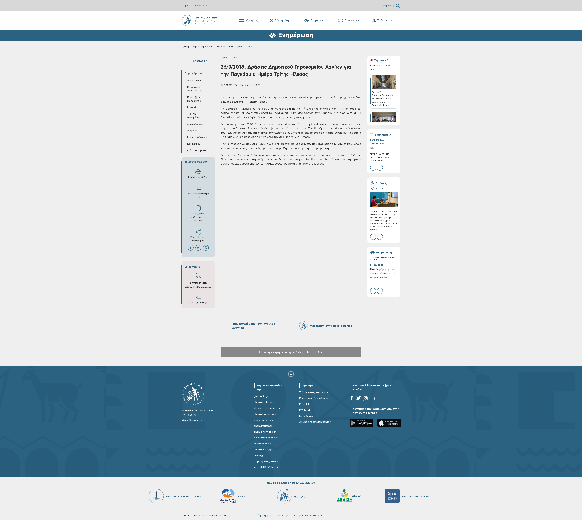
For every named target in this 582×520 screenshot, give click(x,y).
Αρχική (185, 47)
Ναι (310, 352)
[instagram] (365, 399)
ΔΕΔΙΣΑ (356, 496)
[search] (398, 6)
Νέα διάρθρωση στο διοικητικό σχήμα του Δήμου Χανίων (382, 273)
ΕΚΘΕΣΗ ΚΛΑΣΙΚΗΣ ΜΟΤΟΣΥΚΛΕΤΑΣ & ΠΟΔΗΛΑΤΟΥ (380, 157)
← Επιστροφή (198, 61)
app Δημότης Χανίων (266, 461)
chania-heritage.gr (265, 432)
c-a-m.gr (259, 455)
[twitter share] (198, 248)
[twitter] (358, 399)
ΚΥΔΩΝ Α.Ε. (299, 497)
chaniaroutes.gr (263, 426)
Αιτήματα (386, 6)
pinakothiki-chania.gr (266, 438)
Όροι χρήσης (265, 515)
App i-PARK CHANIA (266, 467)
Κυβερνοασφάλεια (197, 150)
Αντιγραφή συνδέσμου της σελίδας (198, 217)
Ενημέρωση (318, 20)
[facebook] (352, 399)
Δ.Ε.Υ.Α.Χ (240, 496)
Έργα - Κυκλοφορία (197, 137)
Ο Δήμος (252, 20)
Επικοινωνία (352, 20)
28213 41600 (198, 283)
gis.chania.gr (261, 396)
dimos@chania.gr (198, 302)
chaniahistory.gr (263, 449)
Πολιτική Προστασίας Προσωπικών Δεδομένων (300, 515)
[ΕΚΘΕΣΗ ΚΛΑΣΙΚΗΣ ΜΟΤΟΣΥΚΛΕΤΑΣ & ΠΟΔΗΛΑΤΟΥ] (384, 148)
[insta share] (206, 248)
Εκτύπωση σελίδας (198, 177)
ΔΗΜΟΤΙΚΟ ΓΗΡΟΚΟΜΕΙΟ (415, 496)
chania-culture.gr (264, 402)
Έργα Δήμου (306, 416)
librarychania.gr (263, 443)
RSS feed (304, 410)
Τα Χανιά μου (385, 20)
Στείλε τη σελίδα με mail (198, 195)
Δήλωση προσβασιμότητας (315, 422)
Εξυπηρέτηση (283, 20)
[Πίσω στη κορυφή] (291, 374)
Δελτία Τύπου (213, 47)
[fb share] (191, 248)
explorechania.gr (264, 420)
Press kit (304, 404)
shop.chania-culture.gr (267, 408)
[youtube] (372, 399)
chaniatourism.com (265, 414)
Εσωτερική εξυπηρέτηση (313, 398)
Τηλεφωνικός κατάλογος (314, 392)
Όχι (320, 352)
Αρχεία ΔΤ (227, 47)
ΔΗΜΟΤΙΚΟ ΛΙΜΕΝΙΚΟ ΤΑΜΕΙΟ (182, 496)
